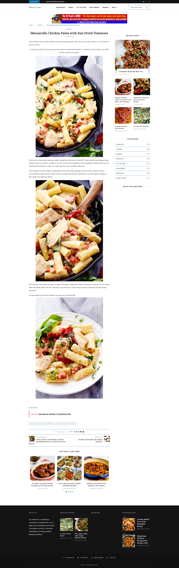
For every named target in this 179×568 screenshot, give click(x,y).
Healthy (105, 7)
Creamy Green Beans (141, 126)
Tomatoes (72, 423)
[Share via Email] (83, 432)
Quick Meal (133, 168)
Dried (40, 423)
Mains (71, 7)
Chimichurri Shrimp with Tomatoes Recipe (141, 100)
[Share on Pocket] (81, 432)
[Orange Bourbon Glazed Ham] (123, 115)
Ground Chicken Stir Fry (131, 71)
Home (31, 25)
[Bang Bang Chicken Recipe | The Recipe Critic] (129, 541)
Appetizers (60, 7)
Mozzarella (49, 423)
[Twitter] (144, 2)
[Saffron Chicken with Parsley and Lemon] (96, 468)
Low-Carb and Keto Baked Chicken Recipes (61, 1)
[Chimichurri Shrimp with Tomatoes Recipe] (142, 86)
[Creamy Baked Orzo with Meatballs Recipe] (129, 524)
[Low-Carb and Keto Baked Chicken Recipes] (69, 468)
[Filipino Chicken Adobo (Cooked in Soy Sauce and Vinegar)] (42, 468)
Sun (64, 423)
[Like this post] (71, 432)
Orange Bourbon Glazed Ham (121, 127)
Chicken (39, 25)
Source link (33, 408)
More (114, 7)
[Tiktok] (149, 2)
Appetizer (133, 144)
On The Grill (81, 7)
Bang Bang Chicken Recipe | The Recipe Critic (142, 539)
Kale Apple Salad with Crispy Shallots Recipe (81, 536)
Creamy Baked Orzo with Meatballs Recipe (143, 522)
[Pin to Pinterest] (78, 432)
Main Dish (133, 159)
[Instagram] (146, 2)
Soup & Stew (133, 178)
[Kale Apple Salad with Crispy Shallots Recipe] (81, 524)
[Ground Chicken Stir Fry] (132, 57)
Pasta (57, 423)
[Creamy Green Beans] (142, 115)
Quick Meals (94, 7)
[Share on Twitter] (76, 432)
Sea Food (133, 173)
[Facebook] (141, 2)
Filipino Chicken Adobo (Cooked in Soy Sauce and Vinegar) (123, 100)
